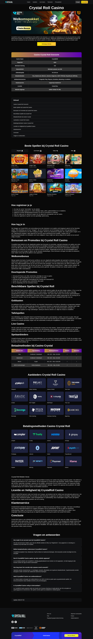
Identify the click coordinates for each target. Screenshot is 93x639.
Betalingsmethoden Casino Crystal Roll (23, 123)
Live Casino (36, 150)
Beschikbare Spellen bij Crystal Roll (22, 113)
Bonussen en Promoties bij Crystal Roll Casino (25, 110)
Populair (19, 150)
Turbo (54, 150)
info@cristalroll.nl (75, 618)
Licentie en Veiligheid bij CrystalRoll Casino (24, 126)
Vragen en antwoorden (19, 135)
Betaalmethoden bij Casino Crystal (22, 117)
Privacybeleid (58, 2)
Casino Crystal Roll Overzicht (20, 104)
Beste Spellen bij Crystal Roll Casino (22, 107)
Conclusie (15, 132)
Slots (72, 150)
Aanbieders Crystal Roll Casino (21, 120)
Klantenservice (17, 129)
